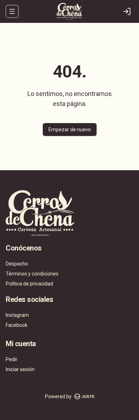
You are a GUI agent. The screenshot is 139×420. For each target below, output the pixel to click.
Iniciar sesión (20, 369)
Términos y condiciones (32, 274)
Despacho (17, 264)
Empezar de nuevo (69, 129)
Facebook (16, 325)
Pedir (11, 359)
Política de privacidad (29, 284)
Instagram (17, 315)
